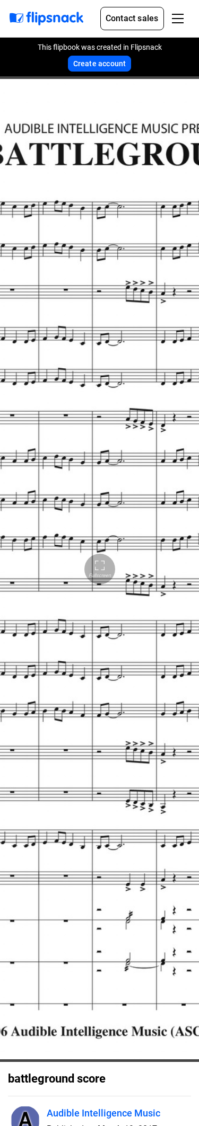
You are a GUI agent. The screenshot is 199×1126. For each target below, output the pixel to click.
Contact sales (132, 18)
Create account (99, 63)
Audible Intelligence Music (103, 1113)
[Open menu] (177, 18)
